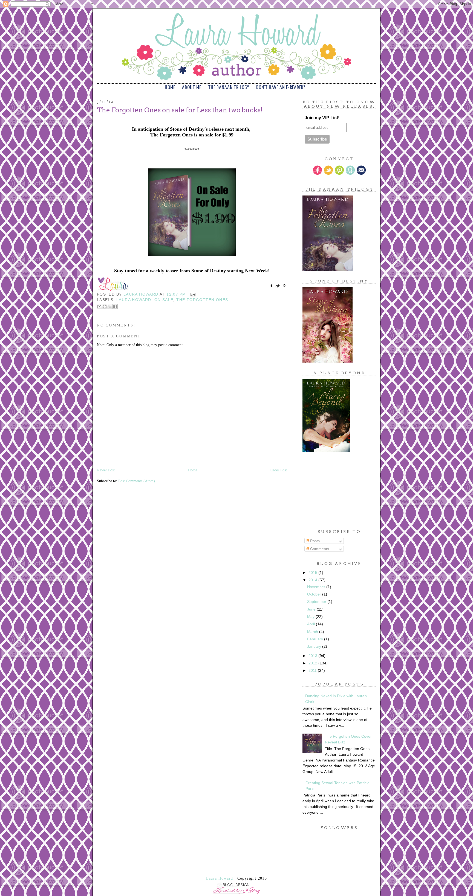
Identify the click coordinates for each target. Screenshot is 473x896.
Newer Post (106, 470)
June (312, 609)
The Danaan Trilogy (228, 87)
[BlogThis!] (104, 306)
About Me (191, 87)
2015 (313, 572)
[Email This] (99, 306)
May (311, 616)
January (314, 646)
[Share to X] (110, 306)
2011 (313, 670)
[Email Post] (192, 294)
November (316, 587)
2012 (313, 663)
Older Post (278, 470)
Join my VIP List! (322, 117)
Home (170, 87)
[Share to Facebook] (115, 306)
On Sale (164, 299)
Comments (319, 549)
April (311, 624)
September (317, 601)
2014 (313, 580)
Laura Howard (133, 299)
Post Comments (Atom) (136, 481)
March (313, 631)
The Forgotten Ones (202, 299)
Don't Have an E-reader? (280, 87)
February (315, 639)
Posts (314, 541)
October (314, 594)
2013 (313, 655)
